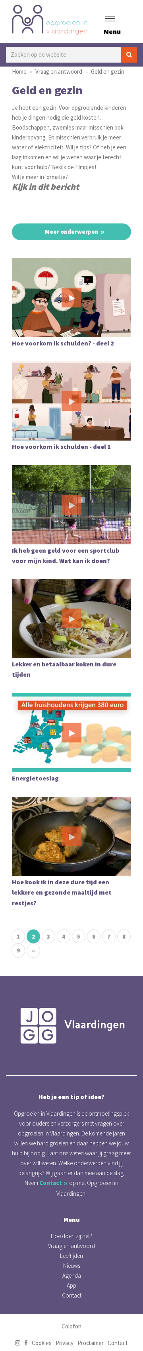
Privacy (64, 1343)
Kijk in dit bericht (45, 186)
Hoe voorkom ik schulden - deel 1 (61, 446)
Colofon (71, 1326)
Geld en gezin (107, 71)
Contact (50, 1183)
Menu (112, 31)
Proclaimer (90, 1343)
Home (19, 71)
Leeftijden (71, 1255)
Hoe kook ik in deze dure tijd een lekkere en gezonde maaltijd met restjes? (62, 892)
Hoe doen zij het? (71, 1236)
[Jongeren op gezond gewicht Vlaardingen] (71, 1026)
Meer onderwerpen (72, 231)
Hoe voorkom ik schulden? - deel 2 (63, 343)
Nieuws (71, 1265)
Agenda (71, 1275)
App (71, 1285)
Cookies (42, 1343)
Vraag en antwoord (58, 71)
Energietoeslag (35, 778)
